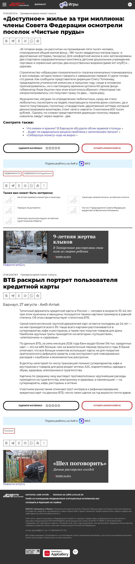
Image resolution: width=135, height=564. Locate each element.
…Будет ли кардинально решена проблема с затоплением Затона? (72, 131)
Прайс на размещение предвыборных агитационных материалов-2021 (62, 499)
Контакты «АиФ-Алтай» (37, 495)
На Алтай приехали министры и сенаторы (38, 197)
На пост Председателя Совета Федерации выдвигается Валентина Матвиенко (103, 209)
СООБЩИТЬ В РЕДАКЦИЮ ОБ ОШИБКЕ (43, 502)
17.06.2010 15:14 (10, 13)
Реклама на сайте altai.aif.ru (68, 495)
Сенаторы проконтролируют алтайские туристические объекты (37, 219)
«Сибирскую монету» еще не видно (51, 135)
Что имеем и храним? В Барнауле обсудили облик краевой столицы (74, 128)
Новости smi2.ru (14, 264)
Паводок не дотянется (28, 208)
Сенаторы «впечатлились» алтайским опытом (105, 197)
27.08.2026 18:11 (10, 275)
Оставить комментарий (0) (107, 148)
